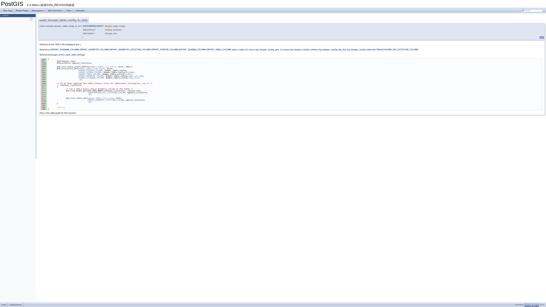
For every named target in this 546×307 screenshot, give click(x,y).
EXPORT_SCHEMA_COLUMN (192, 49)
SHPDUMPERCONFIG (93, 26)
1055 (57, 44)
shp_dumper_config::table (359, 49)
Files (70, 11)
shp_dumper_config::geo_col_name (272, 49)
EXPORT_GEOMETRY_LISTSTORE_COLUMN (129, 49)
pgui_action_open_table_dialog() (69, 55)
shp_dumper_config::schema (303, 49)
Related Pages (22, 11)
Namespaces (38, 11)
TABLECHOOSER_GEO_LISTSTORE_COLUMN (397, 49)
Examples (80, 11)
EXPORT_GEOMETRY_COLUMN (94, 49)
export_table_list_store (243, 49)
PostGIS (6, 15)
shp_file (134, 78)
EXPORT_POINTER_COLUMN (164, 49)
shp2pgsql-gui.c (73, 44)
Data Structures (56, 11)
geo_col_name (136, 76)
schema (130, 72)
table (129, 74)
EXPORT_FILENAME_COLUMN (65, 49)
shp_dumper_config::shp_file (332, 49)
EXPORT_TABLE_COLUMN (218, 49)
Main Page (7, 11)
